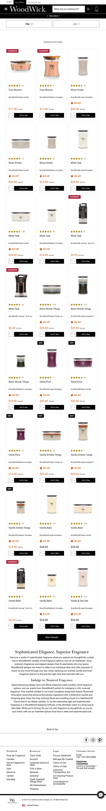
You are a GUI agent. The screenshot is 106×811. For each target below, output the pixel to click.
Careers (10, 776)
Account (34, 759)
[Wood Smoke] (82, 84)
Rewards (34, 772)
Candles (10, 759)
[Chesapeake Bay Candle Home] (34, 2)
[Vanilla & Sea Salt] (82, 595)
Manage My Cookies (63, 759)
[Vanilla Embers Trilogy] (51, 449)
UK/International (38, 785)
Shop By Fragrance (15, 755)
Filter (27, 24)
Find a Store (36, 768)
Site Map (10, 779)
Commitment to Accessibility (60, 782)
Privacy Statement (62, 755)
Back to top (52, 729)
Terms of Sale (60, 766)
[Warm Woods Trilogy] (51, 303)
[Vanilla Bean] (51, 522)
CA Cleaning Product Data (63, 777)
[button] (101, 795)
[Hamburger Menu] (5, 9)
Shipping (34, 789)
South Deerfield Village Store (37, 780)
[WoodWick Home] (20, 2)
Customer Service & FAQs (39, 763)
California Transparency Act (61, 771)
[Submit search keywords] (88, 9)
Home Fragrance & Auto (15, 763)
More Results (52, 637)
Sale (8, 768)
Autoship (34, 776)
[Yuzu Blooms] (20, 84)
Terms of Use (59, 762)
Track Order (35, 755)
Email (79, 755)
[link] (53, 16)
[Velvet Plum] (51, 376)
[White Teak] (82, 157)
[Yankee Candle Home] (9, 2)
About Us (10, 772)
